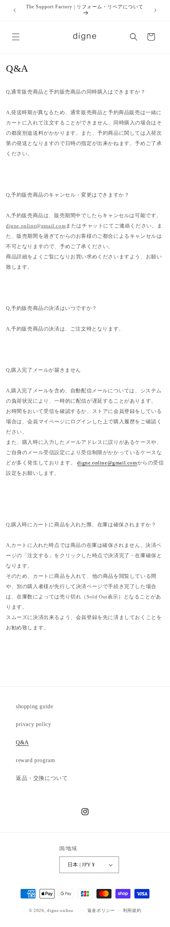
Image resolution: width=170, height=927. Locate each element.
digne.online (60, 910)
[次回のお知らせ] (155, 10)
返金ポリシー (101, 910)
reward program (35, 760)
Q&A (22, 742)
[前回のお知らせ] (14, 10)
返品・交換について (42, 778)
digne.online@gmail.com (107, 463)
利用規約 (132, 910)
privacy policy (33, 724)
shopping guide (34, 706)
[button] (16, 37)
